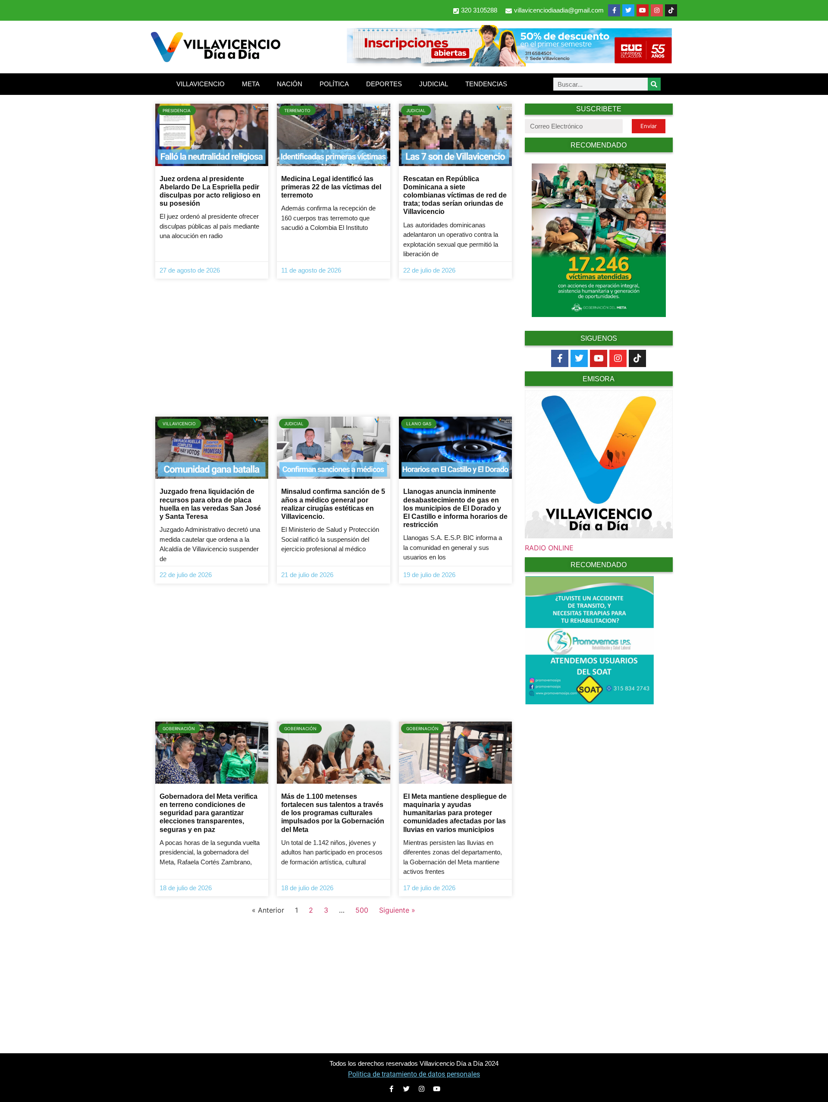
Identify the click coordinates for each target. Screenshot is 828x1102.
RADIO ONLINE (549, 547)
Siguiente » (397, 910)
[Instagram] (657, 10)
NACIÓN (289, 84)
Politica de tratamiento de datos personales (414, 1074)
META (251, 84)
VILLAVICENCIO (200, 84)
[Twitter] (628, 10)
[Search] (654, 84)
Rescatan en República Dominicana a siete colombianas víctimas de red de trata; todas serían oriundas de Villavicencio (455, 195)
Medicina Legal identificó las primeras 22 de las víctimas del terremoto (331, 187)
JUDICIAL (433, 84)
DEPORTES (384, 84)
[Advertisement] (333, 347)
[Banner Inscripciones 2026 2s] (509, 64)
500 (361, 910)
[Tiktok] (637, 358)
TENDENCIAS (486, 84)
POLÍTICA (334, 84)
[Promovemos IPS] (589, 701)
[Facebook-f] (614, 10)
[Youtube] (643, 10)
